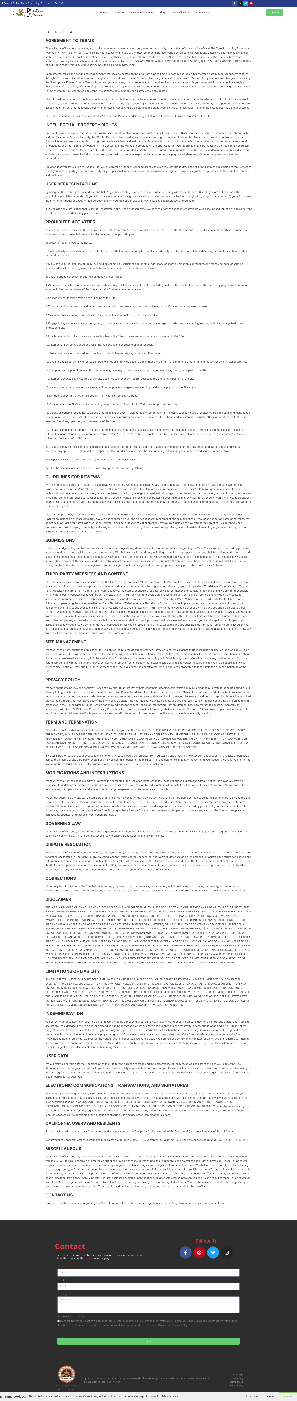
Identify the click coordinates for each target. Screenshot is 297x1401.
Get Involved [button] (179, 12)
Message (63, 1294)
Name (61, 1266)
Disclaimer (237, 1375)
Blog (162, 12)
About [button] (117, 12)
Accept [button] (288, 1396)
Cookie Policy (236, 1378)
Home (103, 12)
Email (61, 1280)
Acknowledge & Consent (71, 1316)
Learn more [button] (253, 1396)
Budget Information (142, 12)
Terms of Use (236, 1382)
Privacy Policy (236, 1385)
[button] (274, 12)
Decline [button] (270, 1396)
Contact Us (202, 12)
